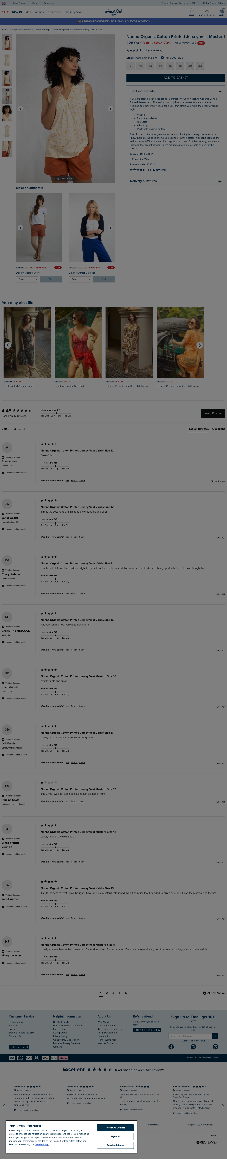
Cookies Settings (115, 1145)
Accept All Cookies (115, 1127)
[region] (71, 1136)
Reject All (115, 1136)
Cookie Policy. (42, 1144)
